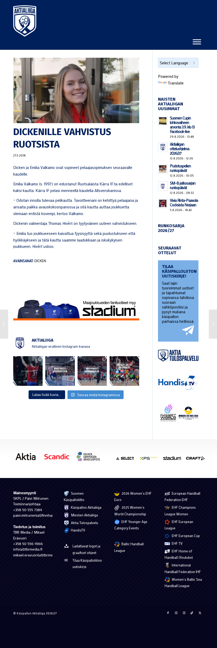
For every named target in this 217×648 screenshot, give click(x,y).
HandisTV (77, 530)
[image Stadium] (174, 460)
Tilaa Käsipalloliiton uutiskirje (87, 563)
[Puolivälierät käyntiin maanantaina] (213, 324)
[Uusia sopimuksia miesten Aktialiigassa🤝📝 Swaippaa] (60, 371)
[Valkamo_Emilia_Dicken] (76, 90)
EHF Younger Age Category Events (130, 524)
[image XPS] (150, 460)
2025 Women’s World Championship (130, 510)
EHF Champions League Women (180, 510)
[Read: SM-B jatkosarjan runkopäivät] (163, 186)
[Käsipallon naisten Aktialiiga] (24, 21)
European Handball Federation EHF (182, 496)
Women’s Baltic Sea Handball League (183, 582)
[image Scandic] (58, 458)
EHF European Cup (185, 535)
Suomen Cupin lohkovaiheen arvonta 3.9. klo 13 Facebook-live (182, 124)
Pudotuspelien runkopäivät (180, 168)
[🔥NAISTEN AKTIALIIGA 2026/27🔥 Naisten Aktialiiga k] (124, 371)
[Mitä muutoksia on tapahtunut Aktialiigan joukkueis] (92, 371)
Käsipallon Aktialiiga (85, 507)
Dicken (40, 260)
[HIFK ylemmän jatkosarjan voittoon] (4, 324)
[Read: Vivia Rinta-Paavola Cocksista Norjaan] (163, 203)
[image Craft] (197, 460)
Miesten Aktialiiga (84, 515)
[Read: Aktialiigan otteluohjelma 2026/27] (163, 147)
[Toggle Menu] (197, 41)
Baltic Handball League (129, 547)
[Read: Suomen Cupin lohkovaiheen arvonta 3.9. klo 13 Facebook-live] (163, 121)
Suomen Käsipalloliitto (74, 496)
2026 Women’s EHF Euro (133, 496)
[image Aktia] (27, 458)
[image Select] (127, 460)
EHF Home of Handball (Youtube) (179, 554)
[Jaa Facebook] (168, 613)
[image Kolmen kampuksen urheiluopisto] (90, 458)
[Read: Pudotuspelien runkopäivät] (163, 169)
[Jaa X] (200, 613)
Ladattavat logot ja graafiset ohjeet (86, 549)
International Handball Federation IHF (183, 568)
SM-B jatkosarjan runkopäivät (182, 185)
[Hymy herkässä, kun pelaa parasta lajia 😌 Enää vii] (28, 371)
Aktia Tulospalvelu (84, 522)
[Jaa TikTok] (192, 613)
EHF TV (177, 543)
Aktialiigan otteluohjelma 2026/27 (179, 148)
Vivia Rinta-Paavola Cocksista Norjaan (184, 202)
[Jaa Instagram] (176, 613)
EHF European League (179, 524)
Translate (176, 83)
